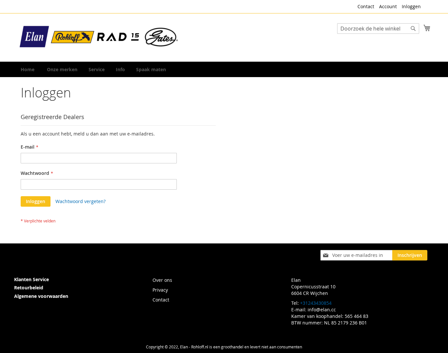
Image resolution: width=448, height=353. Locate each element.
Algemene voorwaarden (41, 296)
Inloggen (411, 6)
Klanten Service (31, 279)
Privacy (160, 290)
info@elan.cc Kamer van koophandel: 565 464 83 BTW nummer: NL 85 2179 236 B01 (329, 316)
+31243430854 (316, 303)
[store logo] (99, 37)
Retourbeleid (28, 287)
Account (388, 6)
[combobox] (378, 28)
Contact (365, 6)
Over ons (162, 280)
